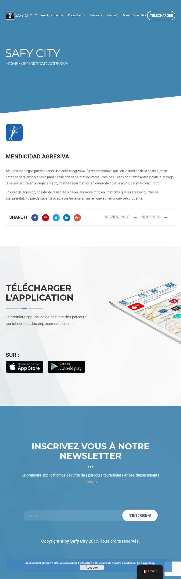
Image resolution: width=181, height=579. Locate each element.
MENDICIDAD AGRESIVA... (45, 63)
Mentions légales (134, 15)
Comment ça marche (49, 15)
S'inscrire (138, 515)
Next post (151, 217)
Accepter (92, 567)
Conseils (96, 15)
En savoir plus (146, 563)
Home (9, 63)
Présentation (76, 15)
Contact (112, 15)
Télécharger (161, 15)
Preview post (117, 217)
